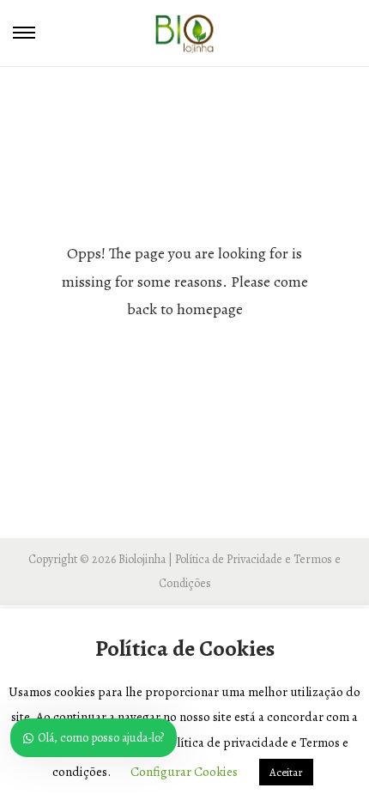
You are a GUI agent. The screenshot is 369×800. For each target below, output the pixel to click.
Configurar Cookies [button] (184, 771)
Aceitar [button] (286, 772)
